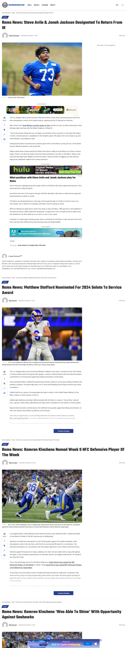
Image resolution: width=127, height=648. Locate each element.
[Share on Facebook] (4, 125)
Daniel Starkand (14, 35)
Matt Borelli (13, 300)
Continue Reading (63, 431)
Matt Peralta (13, 463)
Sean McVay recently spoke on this (36, 125)
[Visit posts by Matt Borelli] (5, 300)
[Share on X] (4, 129)
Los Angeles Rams (33, 245)
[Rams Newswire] (13, 5)
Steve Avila (42, 245)
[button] (117, 5)
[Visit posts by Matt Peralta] (5, 463)
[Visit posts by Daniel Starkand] (5, 36)
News (5, 17)
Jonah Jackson (22, 245)
